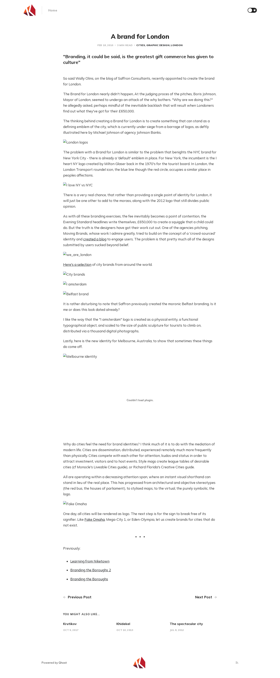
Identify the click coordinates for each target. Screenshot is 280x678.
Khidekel (123, 624)
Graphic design (158, 45)
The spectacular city (186, 624)
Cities (140, 45)
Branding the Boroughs (89, 579)
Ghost (63, 662)
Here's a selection (77, 264)
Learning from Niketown (89, 561)
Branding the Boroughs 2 (90, 570)
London (177, 45)
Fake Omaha (94, 519)
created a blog (94, 239)
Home (52, 10)
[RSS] (237, 662)
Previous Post (79, 597)
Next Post (204, 597)
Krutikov (70, 624)
